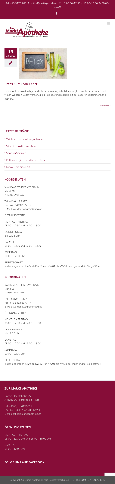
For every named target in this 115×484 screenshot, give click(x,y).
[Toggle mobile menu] (109, 23)
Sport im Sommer (16, 153)
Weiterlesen (104, 105)
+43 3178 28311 (19, 3)
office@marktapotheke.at (44, 3)
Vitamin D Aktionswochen (21, 146)
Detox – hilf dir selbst (18, 167)
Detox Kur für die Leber (20, 84)
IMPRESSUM (78, 480)
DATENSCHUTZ (96, 480)
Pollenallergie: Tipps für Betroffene (26, 160)
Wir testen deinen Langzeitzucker (25, 139)
